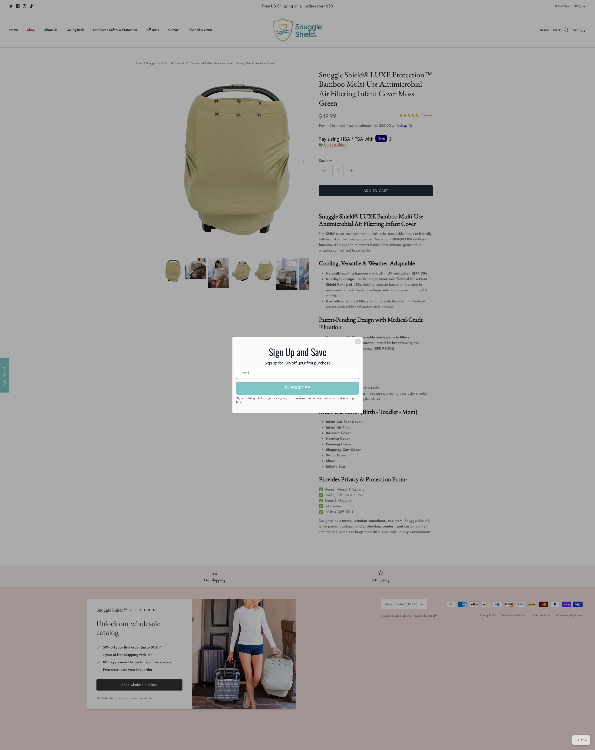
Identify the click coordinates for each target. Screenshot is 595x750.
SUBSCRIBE (297, 388)
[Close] (358, 341)
